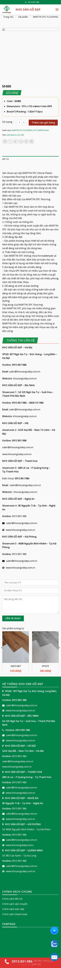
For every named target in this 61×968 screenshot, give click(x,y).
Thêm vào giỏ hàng (43, 122)
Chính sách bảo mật (13, 909)
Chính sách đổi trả (12, 898)
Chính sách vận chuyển (15, 904)
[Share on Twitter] (15, 141)
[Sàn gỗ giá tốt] (6, 10)
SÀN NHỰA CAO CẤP (15, 135)
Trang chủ (8, 16)
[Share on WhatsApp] (5, 141)
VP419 (45, 666)
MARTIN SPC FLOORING (45, 16)
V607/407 (16, 666)
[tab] (30, 159)
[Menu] (57, 9)
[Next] (58, 653)
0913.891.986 (33, 2)
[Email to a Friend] (21, 141)
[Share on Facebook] (10, 141)
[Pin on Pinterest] (26, 141)
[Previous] (2, 653)
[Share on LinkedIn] (31, 141)
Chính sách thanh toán (14, 914)
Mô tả (5, 159)
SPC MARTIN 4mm (41, 130)
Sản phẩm (23, 16)
